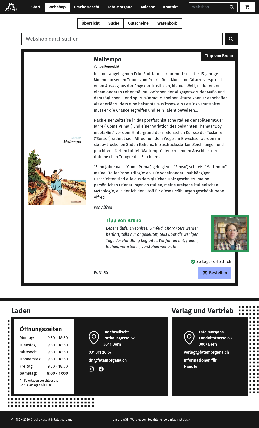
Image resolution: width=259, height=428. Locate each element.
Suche (113, 23)
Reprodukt (111, 66)
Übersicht (91, 23)
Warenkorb (167, 23)
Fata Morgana (120, 7)
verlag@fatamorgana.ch (206, 352)
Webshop (57, 7)
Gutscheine (138, 23)
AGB (126, 419)
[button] (211, 261)
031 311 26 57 (100, 352)
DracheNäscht (86, 7)
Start (35, 7)
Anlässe (148, 7)
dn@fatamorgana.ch (108, 360)
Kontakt (170, 7)
